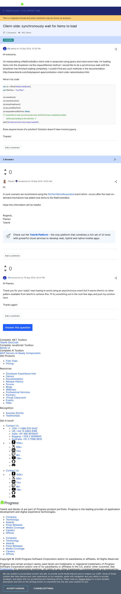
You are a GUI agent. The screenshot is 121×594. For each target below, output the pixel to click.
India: (25, 433)
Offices (10, 532)
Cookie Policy (85, 579)
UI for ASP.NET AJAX (30, 11)
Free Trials (11, 360)
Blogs (9, 386)
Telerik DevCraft (9, 342)
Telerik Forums (12, 11)
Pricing (10, 363)
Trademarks (6, 569)
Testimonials (13, 415)
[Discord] (13, 465)
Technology (12, 519)
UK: (24, 431)
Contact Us (12, 425)
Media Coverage (15, 527)
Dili (8, 48)
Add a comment (12, 147)
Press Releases (14, 524)
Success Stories (15, 412)
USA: (24, 428)
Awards (10, 522)
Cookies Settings (43, 588)
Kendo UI (5, 347)
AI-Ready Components (27, 353)
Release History (14, 381)
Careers (10, 530)
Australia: (27, 439)
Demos (10, 376)
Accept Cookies (15, 588)
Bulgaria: (26, 436)
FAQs (9, 402)
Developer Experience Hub (21, 373)
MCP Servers (7, 353)
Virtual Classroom (16, 397)
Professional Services (18, 392)
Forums (10, 384)
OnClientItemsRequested (61, 194)
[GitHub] (13, 462)
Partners (10, 394)
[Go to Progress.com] (9, 504)
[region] (60, 582)
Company (11, 516)
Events (9, 400)
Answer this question (17, 327)
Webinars (11, 389)
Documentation (14, 378)
